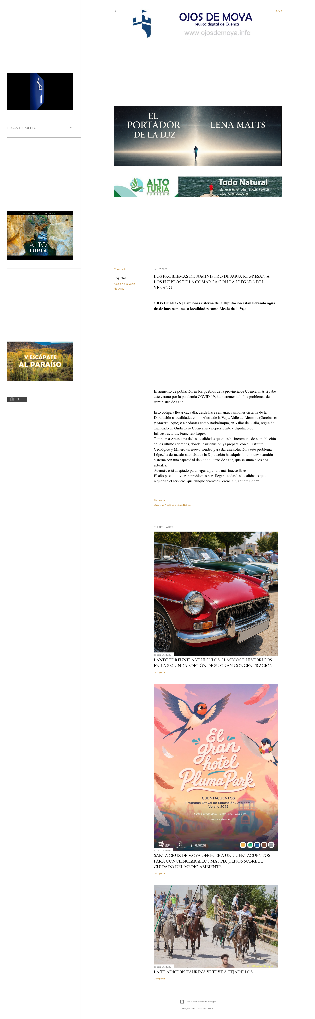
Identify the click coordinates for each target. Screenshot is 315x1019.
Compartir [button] (120, 269)
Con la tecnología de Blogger (201, 1001)
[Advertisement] (194, 66)
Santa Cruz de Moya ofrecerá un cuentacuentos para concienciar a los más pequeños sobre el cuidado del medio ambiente (212, 861)
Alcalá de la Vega (124, 284)
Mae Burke (208, 1008)
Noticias (119, 288)
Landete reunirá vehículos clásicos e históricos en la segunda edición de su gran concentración (213, 662)
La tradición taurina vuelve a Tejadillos (203, 972)
